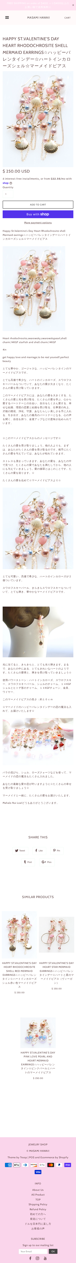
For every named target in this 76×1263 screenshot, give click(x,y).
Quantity (8, 187)
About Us (38, 1189)
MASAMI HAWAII (38, 17)
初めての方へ (38, 1214)
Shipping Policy (38, 1204)
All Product (38, 1194)
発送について (38, 1218)
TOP (38, 1199)
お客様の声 (38, 1228)
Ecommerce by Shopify (54, 1157)
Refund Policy (38, 1209)
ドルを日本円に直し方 (38, 1223)
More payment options (38, 222)
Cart (68, 17)
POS (31, 1157)
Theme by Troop (17, 1157)
